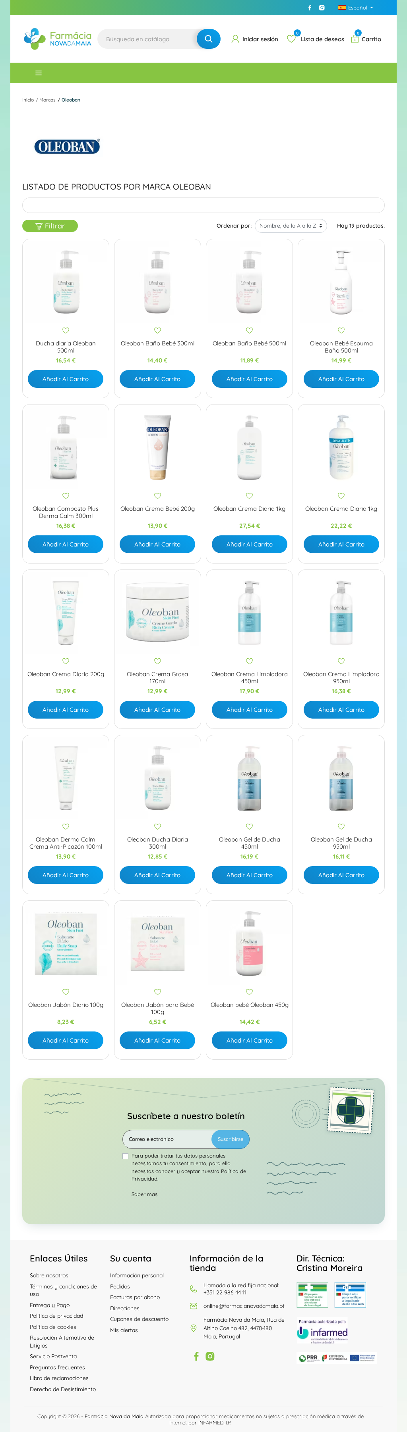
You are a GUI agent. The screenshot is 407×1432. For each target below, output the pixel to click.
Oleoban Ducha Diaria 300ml (157, 843)
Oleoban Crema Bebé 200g (157, 508)
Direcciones (125, 1308)
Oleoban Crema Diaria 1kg (249, 508)
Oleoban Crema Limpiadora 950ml (341, 678)
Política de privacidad (56, 1315)
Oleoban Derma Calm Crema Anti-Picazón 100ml (65, 843)
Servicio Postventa (53, 1356)
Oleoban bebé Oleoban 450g (250, 1004)
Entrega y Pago (50, 1305)
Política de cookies (53, 1326)
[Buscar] (209, 39)
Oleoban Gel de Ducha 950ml (341, 843)
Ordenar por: (234, 225)
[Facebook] (310, 7)
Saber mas (144, 1194)
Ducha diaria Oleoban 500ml (66, 347)
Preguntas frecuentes (57, 1367)
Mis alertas (124, 1330)
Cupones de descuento (139, 1319)
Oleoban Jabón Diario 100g (65, 1004)
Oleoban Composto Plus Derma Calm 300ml (66, 512)
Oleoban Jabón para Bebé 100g (157, 1008)
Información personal (137, 1275)
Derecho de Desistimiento (63, 1389)
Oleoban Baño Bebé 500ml (249, 343)
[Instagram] (322, 7)
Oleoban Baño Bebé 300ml (157, 343)
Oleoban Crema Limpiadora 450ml (249, 678)
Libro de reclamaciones (59, 1378)
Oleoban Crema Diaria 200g (65, 674)
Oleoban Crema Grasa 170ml (157, 678)
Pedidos (120, 1286)
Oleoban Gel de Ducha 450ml (249, 843)
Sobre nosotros (49, 1275)
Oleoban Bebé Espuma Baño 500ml (341, 347)
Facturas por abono (135, 1297)
